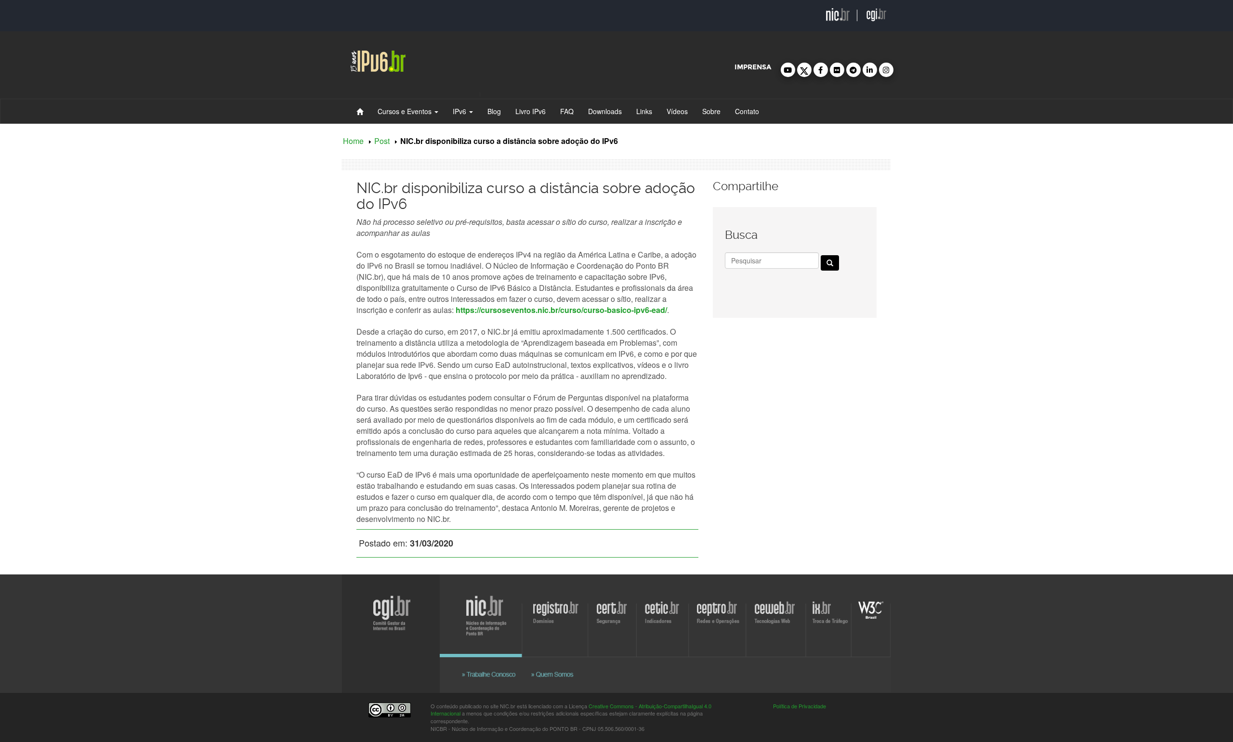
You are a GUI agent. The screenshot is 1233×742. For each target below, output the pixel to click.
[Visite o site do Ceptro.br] (780, 648)
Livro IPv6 (530, 111)
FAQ (567, 111)
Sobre (711, 111)
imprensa (753, 67)
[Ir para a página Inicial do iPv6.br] (378, 59)
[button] (788, 70)
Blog (494, 111)
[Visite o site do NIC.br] (302, 648)
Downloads (605, 111)
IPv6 (460, 111)
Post (382, 140)
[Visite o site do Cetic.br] (681, 648)
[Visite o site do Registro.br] (447, 648)
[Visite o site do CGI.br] (49, 638)
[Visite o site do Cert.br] (581, 648)
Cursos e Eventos (405, 111)
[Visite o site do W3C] (1097, 648)
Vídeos (677, 111)
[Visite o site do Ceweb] (912, 648)
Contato (747, 111)
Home (353, 140)
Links (644, 111)
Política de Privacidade (799, 706)
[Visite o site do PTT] (1023, 648)
